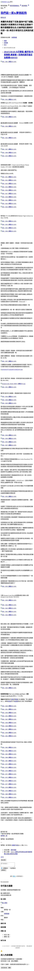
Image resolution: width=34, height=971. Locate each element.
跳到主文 (3, 17)
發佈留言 (3, 870)
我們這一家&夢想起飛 (14, 12)
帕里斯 (16, 701)
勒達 (16, 699)
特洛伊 (10, 701)
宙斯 (12, 699)
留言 (17, 845)
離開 (9, 967)
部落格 (6, 42)
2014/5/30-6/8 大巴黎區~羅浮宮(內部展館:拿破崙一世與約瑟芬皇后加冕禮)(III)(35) (18, 55)
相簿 (5, 40)
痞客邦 (14, 845)
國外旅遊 (13, 850)
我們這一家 (4, 835)
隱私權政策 (29, 946)
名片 (5, 44)
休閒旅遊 (14, 37)
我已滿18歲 (4, 967)
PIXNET (7, 946)
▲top (2, 857)
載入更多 (3, 860)
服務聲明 (18, 947)
